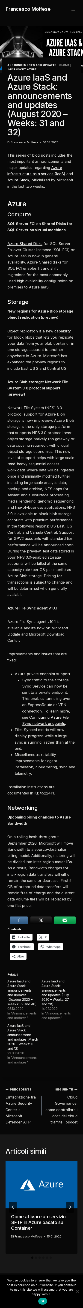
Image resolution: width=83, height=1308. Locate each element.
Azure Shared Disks (24, 243)
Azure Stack (18, 180)
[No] (77, 1291)
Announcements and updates (32, 65)
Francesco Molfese (25, 142)
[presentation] (41, 1184)
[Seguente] (70, 1207)
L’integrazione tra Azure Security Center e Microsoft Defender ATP (21, 1106)
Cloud (64, 65)
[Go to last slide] (13, 1207)
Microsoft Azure (22, 69)
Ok (43, 1301)
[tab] (32, 1257)
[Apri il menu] (73, 9)
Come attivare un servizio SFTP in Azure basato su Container (38, 1222)
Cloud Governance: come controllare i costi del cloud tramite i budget (61, 1106)
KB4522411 (44, 793)
